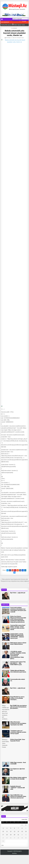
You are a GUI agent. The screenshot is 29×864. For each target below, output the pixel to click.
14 (18, 831)
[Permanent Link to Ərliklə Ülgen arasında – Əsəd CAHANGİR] (6, 764)
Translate (24, 21)
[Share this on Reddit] (18, 570)
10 (3, 831)
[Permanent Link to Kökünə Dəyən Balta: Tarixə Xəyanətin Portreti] (6, 749)
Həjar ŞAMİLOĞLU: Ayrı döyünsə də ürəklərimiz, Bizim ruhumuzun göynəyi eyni (18, 796)
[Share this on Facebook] (10, 570)
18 (7, 834)
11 (7, 831)
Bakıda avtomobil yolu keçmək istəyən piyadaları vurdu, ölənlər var (14, 33)
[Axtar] (12, 24)
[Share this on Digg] (23, 570)
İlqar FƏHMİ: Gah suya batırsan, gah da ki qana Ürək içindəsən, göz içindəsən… (18, 707)
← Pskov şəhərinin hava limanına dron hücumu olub (14, 579)
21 (18, 834)
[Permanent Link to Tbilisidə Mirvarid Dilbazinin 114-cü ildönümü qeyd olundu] (6, 673)
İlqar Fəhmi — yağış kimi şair (17, 592)
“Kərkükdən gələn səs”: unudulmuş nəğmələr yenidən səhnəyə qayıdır (18, 732)
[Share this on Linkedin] (25, 570)
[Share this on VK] (20, 570)
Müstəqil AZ (9, 37)
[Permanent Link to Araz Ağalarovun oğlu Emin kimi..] (6, 771)
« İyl (2, 845)
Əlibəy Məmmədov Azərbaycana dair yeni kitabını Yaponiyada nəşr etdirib (18, 723)
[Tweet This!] (7, 570)
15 (22, 831)
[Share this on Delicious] (14, 572)
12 (10, 831)
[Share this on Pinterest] (15, 570)
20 (14, 834)
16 (26, 831)
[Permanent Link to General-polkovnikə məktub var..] (6, 682)
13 (14, 831)
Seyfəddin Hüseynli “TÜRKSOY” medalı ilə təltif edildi (17, 788)
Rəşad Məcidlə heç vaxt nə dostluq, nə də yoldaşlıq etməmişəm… (17, 698)
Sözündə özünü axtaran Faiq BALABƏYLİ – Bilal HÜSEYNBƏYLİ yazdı (18, 663)
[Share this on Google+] (13, 570)
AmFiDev (14, 853)
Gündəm (15, 28)
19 (10, 834)
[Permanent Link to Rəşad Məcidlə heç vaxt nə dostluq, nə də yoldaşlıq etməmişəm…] (6, 699)
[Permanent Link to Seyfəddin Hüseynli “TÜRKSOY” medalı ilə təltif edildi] (6, 789)
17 (3, 834)
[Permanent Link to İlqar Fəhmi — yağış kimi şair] (6, 595)
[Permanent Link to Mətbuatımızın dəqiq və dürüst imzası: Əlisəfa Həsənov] (6, 645)
